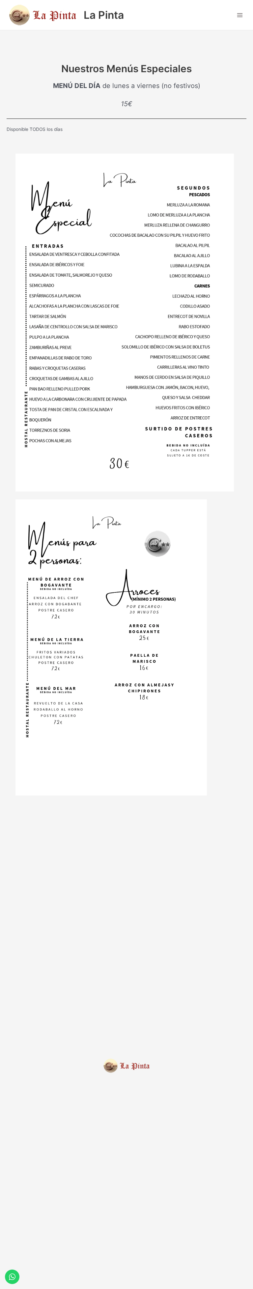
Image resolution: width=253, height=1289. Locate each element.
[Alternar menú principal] (240, 15)
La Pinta (104, 15)
